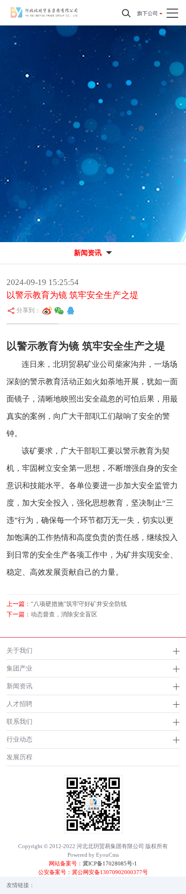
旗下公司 (147, 13)
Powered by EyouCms (93, 855)
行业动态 (19, 739)
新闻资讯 (19, 686)
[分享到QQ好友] (70, 310)
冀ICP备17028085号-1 (110, 863)
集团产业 (19, 668)
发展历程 (19, 757)
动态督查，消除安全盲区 (64, 614)
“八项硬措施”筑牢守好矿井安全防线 (79, 604)
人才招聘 (19, 703)
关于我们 (19, 650)
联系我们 (19, 721)
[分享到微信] (59, 310)
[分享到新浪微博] (47, 310)
